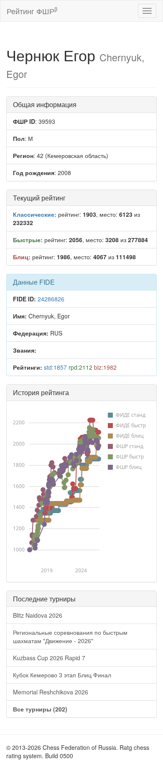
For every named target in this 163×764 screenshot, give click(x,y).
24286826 (51, 299)
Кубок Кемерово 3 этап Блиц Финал (62, 675)
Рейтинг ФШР (32, 10)
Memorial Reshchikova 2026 (50, 692)
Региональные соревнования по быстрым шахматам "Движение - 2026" (70, 636)
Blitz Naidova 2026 (37, 615)
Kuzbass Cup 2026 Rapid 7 (49, 658)
